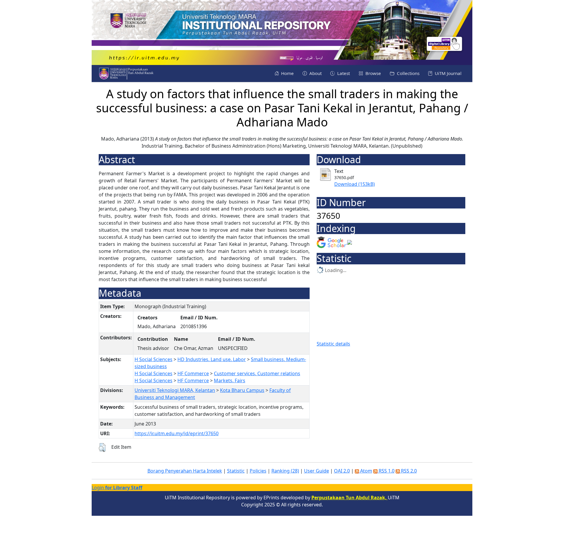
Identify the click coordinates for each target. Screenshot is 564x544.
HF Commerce (193, 373)
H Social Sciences (153, 359)
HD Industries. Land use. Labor (211, 359)
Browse (372, 73)
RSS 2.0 (408, 471)
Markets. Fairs (229, 380)
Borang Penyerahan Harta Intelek (184, 471)
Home (287, 73)
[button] (102, 447)
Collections (407, 73)
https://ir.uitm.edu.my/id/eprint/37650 (177, 433)
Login (117, 487)
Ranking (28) (285, 471)
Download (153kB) (354, 184)
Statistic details (333, 344)
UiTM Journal (447, 73)
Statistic (236, 471)
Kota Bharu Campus (242, 390)
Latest (343, 73)
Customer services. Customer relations (257, 373)
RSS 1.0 (386, 471)
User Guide (316, 471)
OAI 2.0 (342, 471)
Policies (258, 471)
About (315, 73)
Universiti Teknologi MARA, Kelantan (175, 390)
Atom (365, 471)
